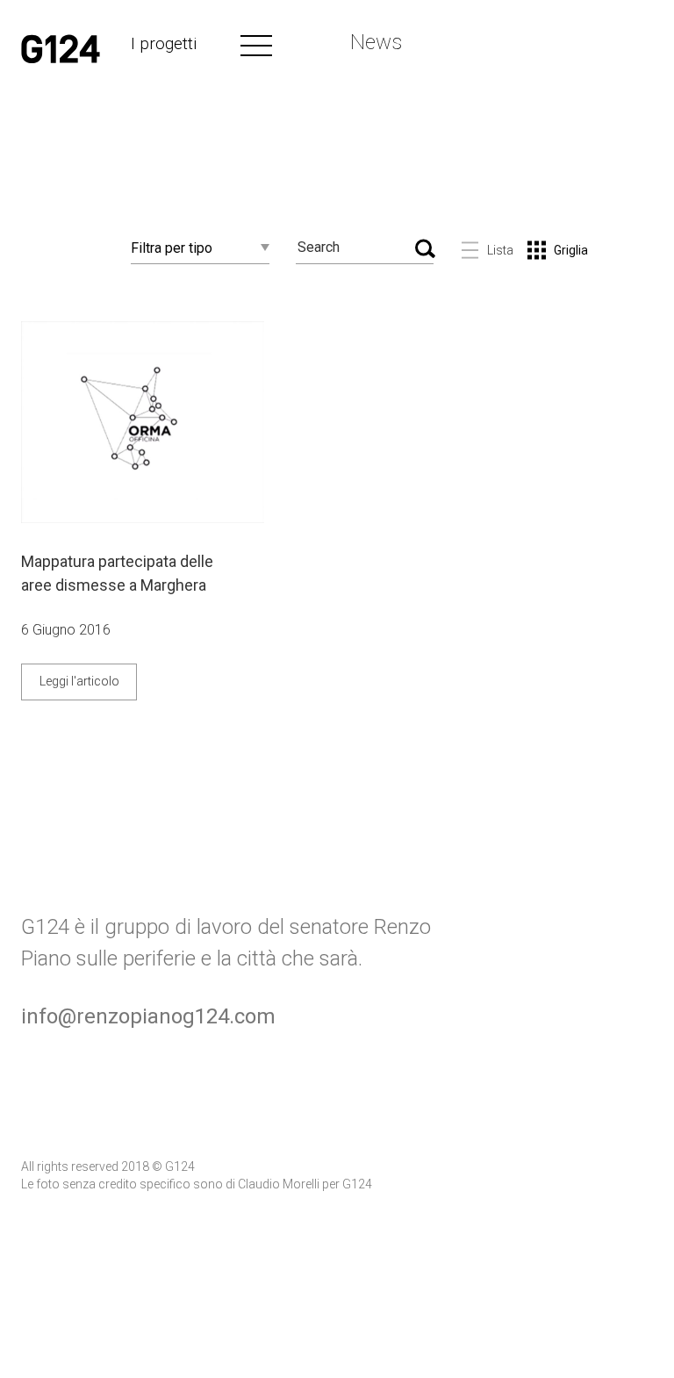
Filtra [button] (171, 248)
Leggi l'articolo (79, 681)
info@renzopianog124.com (148, 1016)
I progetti (164, 43)
